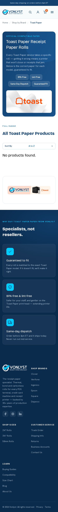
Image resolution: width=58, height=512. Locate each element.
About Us (7, 491)
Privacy (39, 507)
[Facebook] (5, 414)
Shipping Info (37, 435)
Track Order (37, 430)
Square (34, 396)
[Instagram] (13, 414)
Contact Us (36, 452)
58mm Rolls (8, 441)
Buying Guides (9, 469)
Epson (34, 390)
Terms (48, 507)
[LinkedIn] (20, 414)
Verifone (35, 379)
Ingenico (35, 385)
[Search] (30, 12)
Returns (35, 441)
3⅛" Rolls (7, 435)
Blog (4, 485)
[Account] (37, 12)
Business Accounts (40, 446)
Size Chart (7, 480)
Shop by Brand (19, 22)
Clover (34, 374)
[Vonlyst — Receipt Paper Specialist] (12, 12)
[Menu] (52, 12)
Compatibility (8, 474)
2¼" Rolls (7, 430)
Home (5, 22)
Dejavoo (35, 401)
